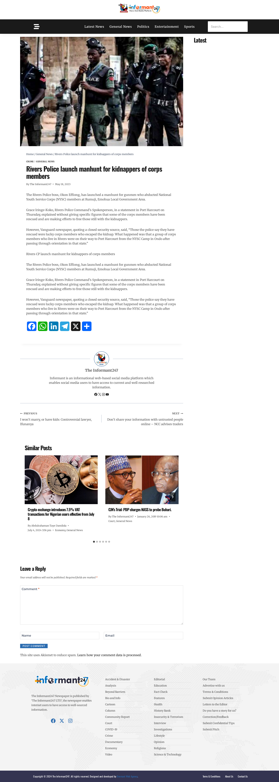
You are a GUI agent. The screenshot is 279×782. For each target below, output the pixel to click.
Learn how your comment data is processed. (109, 655)
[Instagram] (70, 720)
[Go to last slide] (31, 496)
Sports (189, 26)
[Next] (172, 496)
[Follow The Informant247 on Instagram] (104, 395)
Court (111, 521)
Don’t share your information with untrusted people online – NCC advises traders (145, 419)
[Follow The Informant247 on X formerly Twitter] (100, 395)
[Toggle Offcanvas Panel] (36, 26)
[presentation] (61, 479)
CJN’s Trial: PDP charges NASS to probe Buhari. (139, 509)
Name (26, 635)
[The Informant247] (139, 9)
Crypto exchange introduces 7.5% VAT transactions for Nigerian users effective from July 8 (61, 514)
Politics (143, 26)
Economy (60, 530)
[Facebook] (53, 720)
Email (109, 635)
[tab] (94, 542)
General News (121, 26)
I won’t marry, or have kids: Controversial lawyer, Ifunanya (56, 419)
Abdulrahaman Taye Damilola (48, 525)
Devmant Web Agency (127, 776)
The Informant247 (40, 184)
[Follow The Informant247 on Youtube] (107, 395)
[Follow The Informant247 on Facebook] (96, 395)
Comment (30, 589)
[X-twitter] (61, 720)
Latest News (94, 26)
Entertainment (167, 26)
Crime (30, 161)
